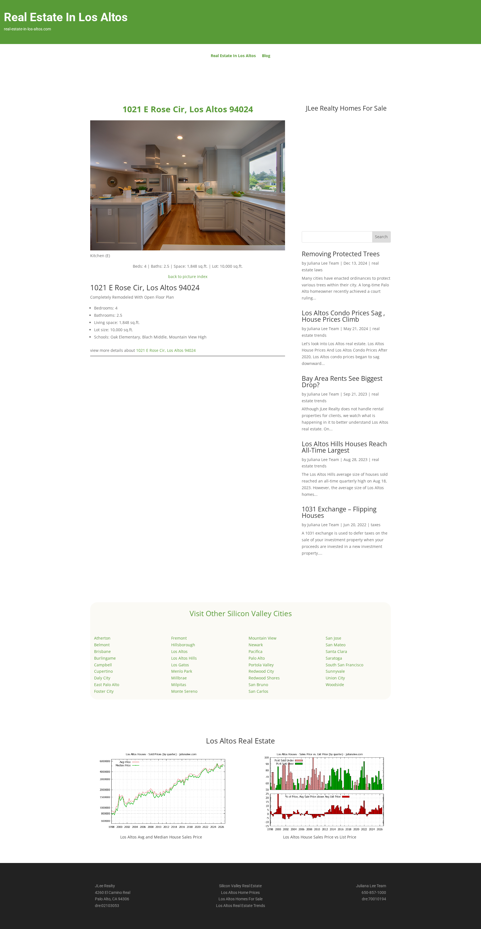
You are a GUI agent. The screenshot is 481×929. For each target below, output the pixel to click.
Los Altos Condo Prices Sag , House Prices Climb (343, 316)
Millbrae (179, 678)
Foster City (104, 691)
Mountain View (262, 638)
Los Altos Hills (184, 658)
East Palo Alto (106, 684)
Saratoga (334, 658)
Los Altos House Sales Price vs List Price (319, 837)
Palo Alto (257, 658)
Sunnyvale (335, 671)
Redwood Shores (264, 678)
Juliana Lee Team (323, 263)
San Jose (333, 638)
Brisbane (102, 651)
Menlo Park (181, 671)
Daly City (102, 678)
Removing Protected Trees (341, 253)
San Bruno (258, 684)
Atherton (102, 638)
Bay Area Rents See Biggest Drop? (342, 381)
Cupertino (103, 671)
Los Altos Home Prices (240, 892)
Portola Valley (261, 664)
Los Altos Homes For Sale (240, 899)
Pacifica (255, 651)
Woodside (335, 684)
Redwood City (261, 671)
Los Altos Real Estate (240, 741)
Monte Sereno (184, 691)
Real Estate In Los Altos (233, 56)
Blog (266, 56)
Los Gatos (180, 664)
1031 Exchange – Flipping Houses (339, 512)
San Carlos (258, 691)
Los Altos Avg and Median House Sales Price (161, 837)
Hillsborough (183, 644)
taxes (376, 524)
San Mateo (335, 644)
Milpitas (178, 684)
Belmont (102, 644)
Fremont (179, 638)
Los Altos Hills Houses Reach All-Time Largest (344, 447)
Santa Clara (336, 651)
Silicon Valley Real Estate (240, 886)
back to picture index (187, 276)
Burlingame (105, 658)
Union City (335, 678)
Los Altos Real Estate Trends (240, 905)
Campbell (103, 664)
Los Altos (179, 651)
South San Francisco (344, 664)
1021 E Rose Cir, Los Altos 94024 (166, 350)
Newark (256, 644)
